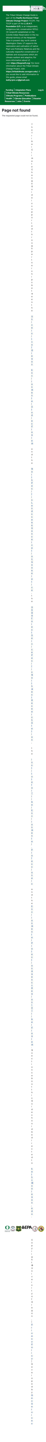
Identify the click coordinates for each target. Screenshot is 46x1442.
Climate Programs (14, 95)
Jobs (19, 101)
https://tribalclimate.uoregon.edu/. (22, 71)
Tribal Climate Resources (17, 93)
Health (9, 98)
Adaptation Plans (23, 90)
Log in (41, 90)
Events (27, 101)
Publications (30, 95)
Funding (9, 90)
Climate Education (22, 98)
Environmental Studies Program (32, 406)
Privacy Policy (32, 1341)
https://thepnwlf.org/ (20, 63)
